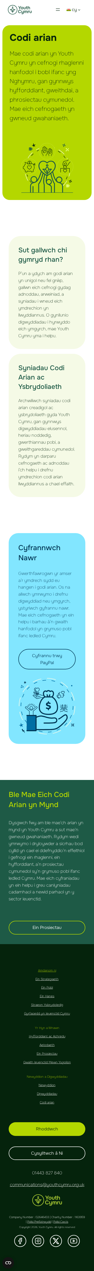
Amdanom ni (47, 970)
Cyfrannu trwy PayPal (47, 659)
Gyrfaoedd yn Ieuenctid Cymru (47, 1013)
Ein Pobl (47, 987)
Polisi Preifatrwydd (39, 1222)
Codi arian (47, 1102)
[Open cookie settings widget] (8, 1263)
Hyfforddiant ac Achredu (47, 1036)
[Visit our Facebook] (20, 1241)
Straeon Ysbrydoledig (47, 1005)
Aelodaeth (47, 1045)
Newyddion (47, 1085)
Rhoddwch (47, 1129)
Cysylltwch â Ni (47, 1153)
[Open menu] (58, 9)
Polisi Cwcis (60, 1222)
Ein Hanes (47, 996)
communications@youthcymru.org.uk (47, 1184)
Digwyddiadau (47, 1094)
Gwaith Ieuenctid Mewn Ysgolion (47, 1062)
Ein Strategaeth (47, 979)
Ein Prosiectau (47, 927)
